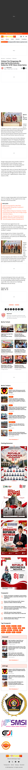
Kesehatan (11, 304)
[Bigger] (26, 68)
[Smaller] (22, 68)
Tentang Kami (7, 764)
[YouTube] (18, 761)
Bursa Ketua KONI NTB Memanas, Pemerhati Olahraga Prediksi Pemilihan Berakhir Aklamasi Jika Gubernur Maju (15, 683)
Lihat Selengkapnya (13, 439)
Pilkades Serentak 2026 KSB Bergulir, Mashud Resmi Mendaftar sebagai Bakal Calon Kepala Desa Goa (18, 433)
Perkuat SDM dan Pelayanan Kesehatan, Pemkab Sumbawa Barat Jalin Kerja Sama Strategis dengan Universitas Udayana (14, 212)
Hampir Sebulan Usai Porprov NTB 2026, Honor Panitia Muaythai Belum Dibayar (14, 618)
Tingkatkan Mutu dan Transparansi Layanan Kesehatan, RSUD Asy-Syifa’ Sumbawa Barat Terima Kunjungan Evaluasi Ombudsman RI (13, 217)
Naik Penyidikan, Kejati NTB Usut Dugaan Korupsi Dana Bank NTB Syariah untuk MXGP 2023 (15, 641)
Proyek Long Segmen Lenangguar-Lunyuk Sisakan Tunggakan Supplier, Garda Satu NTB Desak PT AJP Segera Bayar (17, 400)
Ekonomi (18, 39)
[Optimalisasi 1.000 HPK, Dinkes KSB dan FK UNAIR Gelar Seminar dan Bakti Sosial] (7, 359)
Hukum (7, 39)
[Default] (24, 68)
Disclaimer (22, 764)
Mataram (17, 304)
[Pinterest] (16, 309)
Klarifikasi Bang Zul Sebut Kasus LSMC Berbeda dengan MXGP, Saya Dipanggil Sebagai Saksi (17, 648)
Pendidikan (24, 39)
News (10, 430)
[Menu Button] (26, 36)
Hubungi (17, 764)
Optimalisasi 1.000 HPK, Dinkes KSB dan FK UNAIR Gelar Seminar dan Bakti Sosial (7, 366)
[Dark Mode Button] (21, 36)
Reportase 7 (11, 767)
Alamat (12, 764)
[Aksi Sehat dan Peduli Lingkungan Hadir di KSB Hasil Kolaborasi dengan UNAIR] (21, 344)
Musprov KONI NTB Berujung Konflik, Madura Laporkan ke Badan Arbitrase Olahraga (17, 391)
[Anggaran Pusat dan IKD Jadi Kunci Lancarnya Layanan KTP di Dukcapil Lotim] (4, 424)
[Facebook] (8, 309)
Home (2, 39)
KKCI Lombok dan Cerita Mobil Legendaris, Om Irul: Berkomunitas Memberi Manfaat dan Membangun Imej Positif (16, 654)
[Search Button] (23, 36)
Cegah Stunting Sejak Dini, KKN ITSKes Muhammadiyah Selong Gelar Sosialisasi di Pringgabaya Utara (12, 207)
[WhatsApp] (19, 309)
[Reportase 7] (8, 37)
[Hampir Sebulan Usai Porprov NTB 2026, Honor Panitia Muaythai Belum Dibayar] (4, 677)
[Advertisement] (14, 97)
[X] (11, 309)
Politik (12, 39)
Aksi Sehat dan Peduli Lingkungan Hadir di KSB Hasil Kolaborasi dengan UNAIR (20, 351)
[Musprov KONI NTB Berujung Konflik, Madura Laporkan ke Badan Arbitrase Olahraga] (4, 391)
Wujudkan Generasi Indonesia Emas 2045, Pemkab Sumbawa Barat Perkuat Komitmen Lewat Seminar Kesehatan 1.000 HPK (20, 366)
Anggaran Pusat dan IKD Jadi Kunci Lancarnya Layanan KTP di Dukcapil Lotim (16, 425)
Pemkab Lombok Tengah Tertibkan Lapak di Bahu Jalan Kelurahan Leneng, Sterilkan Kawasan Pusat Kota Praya (17, 417)
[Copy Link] (6, 309)
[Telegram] (14, 309)
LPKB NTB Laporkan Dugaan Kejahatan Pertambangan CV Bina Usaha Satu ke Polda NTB (15, 613)
